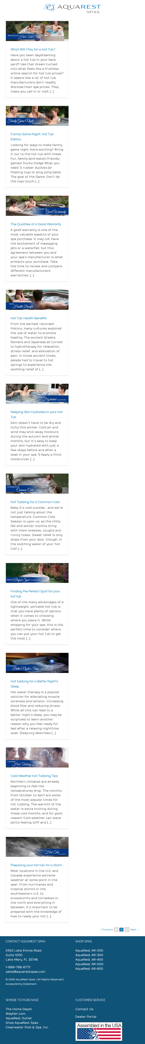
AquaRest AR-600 (89, 968)
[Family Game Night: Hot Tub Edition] (37, 116)
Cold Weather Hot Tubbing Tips (34, 776)
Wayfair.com (15, 1013)
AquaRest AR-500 (89, 964)
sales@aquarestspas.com (25, 971)
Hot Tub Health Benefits (29, 318)
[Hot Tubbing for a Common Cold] (37, 484)
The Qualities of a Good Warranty (36, 224)
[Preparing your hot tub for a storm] (37, 847)
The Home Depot (19, 1009)
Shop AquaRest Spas (22, 1023)
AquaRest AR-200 (89, 950)
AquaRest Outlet (19, 1018)
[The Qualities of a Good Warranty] (37, 206)
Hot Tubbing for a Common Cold (35, 502)
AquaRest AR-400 (89, 959)
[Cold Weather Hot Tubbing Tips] (37, 757)
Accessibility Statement (21, 984)
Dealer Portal (85, 1016)
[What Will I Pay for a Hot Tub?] (37, 31)
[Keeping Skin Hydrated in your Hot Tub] (37, 394)
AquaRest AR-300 (89, 955)
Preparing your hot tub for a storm (36, 865)
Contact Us (84, 1009)
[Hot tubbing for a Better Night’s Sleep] (37, 663)
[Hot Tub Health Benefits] (37, 300)
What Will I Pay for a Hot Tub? (33, 49)
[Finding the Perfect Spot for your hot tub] (37, 573)
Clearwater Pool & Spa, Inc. (27, 1027)
